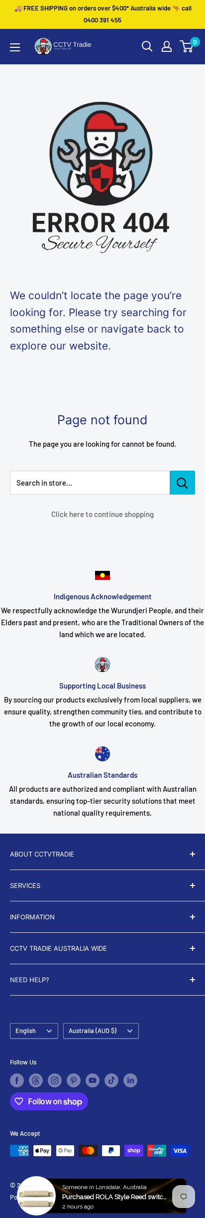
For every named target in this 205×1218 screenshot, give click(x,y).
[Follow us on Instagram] (55, 1080)
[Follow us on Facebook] (17, 1080)
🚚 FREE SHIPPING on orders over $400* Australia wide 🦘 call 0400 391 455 (103, 14)
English (25, 1031)
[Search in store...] (182, 483)
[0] (187, 46)
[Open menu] (15, 47)
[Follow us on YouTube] (93, 1080)
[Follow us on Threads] (36, 1080)
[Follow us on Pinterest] (74, 1080)
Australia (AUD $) (92, 1031)
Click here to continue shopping (102, 514)
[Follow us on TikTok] (111, 1080)
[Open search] (147, 46)
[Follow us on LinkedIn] (130, 1080)
